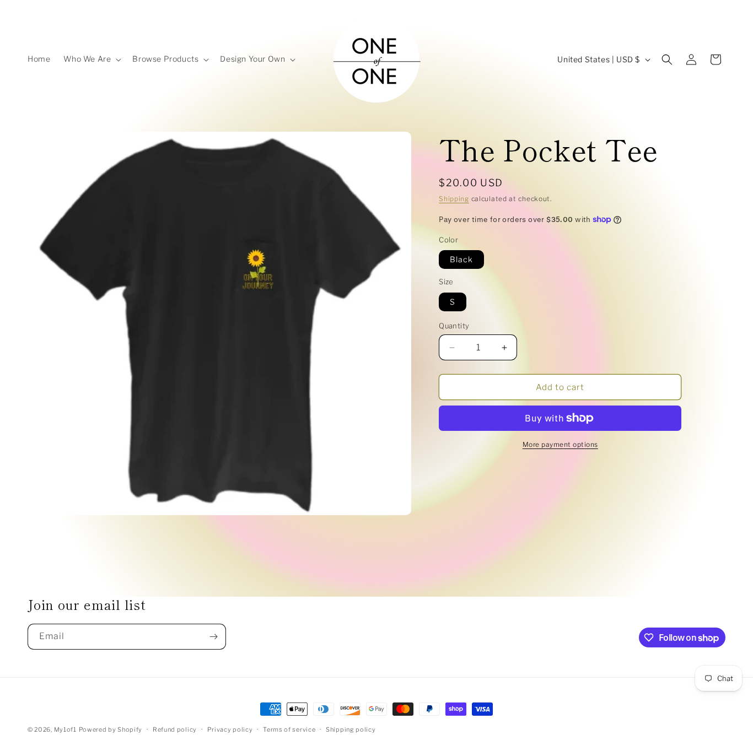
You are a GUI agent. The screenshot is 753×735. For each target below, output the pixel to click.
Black (461, 259)
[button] (91, 59)
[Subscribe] (213, 637)
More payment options (560, 444)
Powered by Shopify (111, 729)
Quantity (454, 325)
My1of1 (65, 729)
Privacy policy (230, 729)
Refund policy (175, 729)
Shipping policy (351, 729)
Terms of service (289, 729)
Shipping (454, 198)
